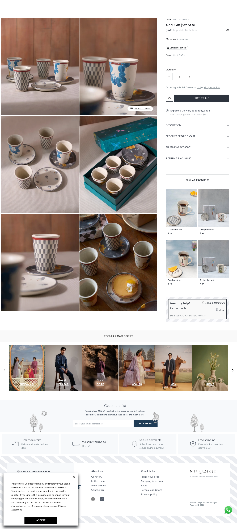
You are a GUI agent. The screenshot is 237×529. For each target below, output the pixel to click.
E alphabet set (207, 280)
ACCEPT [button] (40, 520)
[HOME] (210, 347)
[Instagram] (93, 499)
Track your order (150, 476)
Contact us (97, 489)
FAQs (144, 485)
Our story (96, 476)
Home (168, 19)
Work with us (98, 485)
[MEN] (173, 347)
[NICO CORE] (100, 347)
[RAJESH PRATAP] (63, 347)
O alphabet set (207, 229)
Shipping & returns (152, 481)
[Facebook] (102, 499)
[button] (181, 208)
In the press (98, 481)
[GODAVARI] (27, 347)
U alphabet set (175, 229)
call (199, 87)
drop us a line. (212, 87)
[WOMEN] (136, 347)
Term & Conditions (151, 489)
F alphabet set (174, 280)
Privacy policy (149, 494)
